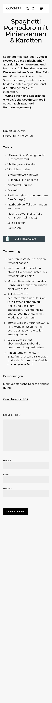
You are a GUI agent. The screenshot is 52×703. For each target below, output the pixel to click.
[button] (41, 8)
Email (6, 474)
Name (7, 460)
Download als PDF (15, 399)
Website (7, 488)
